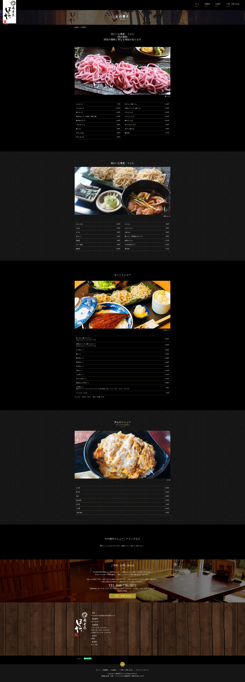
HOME (77, 27)
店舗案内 (207, 5)
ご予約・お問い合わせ (232, 5)
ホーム (197, 5)
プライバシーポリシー (142, 670)
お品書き (218, 5)
